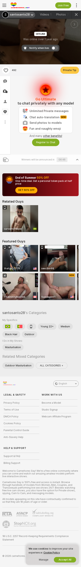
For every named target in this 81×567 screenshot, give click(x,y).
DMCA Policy (11, 416)
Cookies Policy (12, 423)
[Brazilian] (7, 326)
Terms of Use (11, 409)
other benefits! (52, 135)
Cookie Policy (51, 552)
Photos (62, 14)
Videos (45, 14)
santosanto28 (13, 313)
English (63, 383)
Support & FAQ (12, 456)
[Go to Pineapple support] (6, 524)
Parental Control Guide (16, 430)
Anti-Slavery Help (13, 437)
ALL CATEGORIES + (51, 365)
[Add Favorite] (6, 70)
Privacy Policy (12, 402)
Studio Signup (50, 409)
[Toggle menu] (4, 5)
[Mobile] (31, 326)
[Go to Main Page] (24, 5)
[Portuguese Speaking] (20, 326)
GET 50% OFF (26, 190)
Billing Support (12, 463)
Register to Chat (45, 142)
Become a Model (51, 402)
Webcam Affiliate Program (56, 416)
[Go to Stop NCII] (25, 524)
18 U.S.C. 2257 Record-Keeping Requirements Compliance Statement (35, 538)
